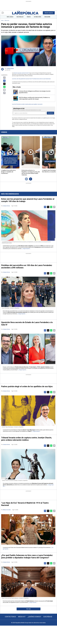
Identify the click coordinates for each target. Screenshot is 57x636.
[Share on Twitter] (4, 84)
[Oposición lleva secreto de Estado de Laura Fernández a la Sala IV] (28, 349)
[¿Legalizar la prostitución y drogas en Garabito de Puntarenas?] (10, 152)
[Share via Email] (4, 90)
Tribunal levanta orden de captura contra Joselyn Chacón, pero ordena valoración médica (26, 438)
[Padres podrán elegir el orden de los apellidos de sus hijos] (28, 410)
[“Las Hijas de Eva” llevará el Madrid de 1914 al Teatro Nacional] (28, 529)
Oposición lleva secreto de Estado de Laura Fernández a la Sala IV (27, 323)
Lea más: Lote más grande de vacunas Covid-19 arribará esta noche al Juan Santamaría (31, 78)
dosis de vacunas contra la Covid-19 (21, 72)
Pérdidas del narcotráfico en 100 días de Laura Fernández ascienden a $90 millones (26, 266)
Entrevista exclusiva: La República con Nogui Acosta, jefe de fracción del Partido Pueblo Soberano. (31, 173)
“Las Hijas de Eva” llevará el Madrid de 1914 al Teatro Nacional (25, 504)
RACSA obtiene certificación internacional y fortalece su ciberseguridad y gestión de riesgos (34, 98)
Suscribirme (50, 113)
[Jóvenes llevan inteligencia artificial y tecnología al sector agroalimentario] (15, 92)
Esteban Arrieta (10, 68)
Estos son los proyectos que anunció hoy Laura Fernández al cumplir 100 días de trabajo (27, 200)
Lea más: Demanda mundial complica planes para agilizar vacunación (27, 104)
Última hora (7, 20)
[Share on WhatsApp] (4, 87)
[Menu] (3, 12)
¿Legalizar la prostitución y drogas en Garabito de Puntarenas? (8, 172)
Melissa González (7, 509)
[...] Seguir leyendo (26, 248)
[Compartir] (4, 93)
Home (2, 20)
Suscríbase (47, 617)
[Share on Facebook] (4, 81)
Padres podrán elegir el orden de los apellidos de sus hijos (27, 386)
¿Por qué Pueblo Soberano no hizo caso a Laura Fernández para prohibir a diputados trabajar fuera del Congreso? (27, 556)
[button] (49, 12)
